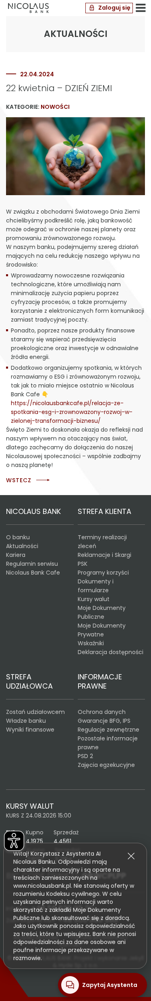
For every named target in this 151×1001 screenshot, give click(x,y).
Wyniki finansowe (30, 730)
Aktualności (22, 546)
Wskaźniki (91, 643)
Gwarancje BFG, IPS (104, 721)
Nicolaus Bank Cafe (33, 573)
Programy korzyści (103, 573)
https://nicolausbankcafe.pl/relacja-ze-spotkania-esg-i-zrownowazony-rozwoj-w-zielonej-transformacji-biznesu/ (71, 412)
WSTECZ (18, 480)
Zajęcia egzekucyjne (106, 765)
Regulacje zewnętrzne (108, 730)
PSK (82, 564)
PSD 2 (85, 756)
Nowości (55, 107)
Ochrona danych (102, 712)
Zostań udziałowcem (35, 712)
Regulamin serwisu (32, 564)
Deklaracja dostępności (110, 652)
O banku (18, 537)
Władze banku (26, 721)
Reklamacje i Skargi (104, 555)
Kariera (15, 555)
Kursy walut (94, 599)
